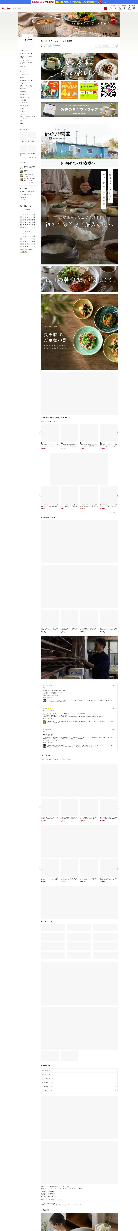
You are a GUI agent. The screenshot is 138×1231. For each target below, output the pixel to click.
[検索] (105, 8)
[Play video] (79, 756)
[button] (132, 6)
